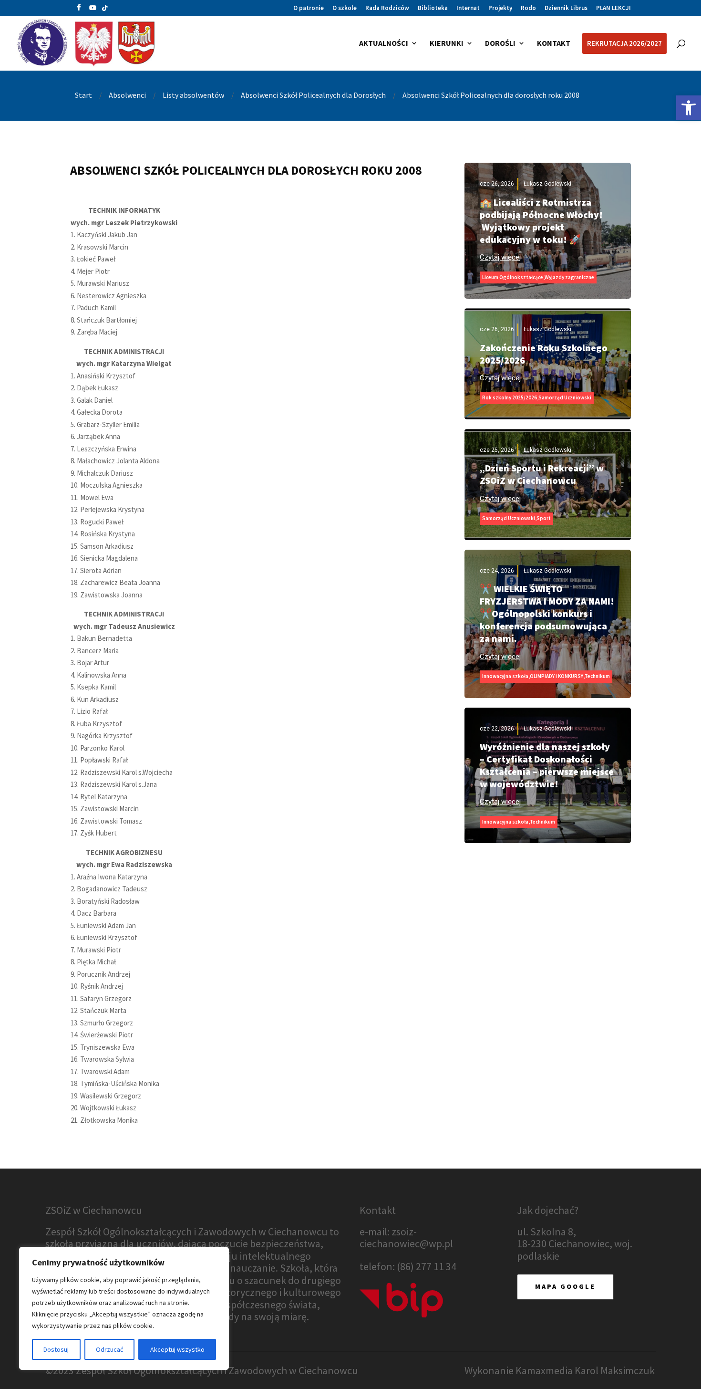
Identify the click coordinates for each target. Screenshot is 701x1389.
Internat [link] (468, 8)
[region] (124, 1308)
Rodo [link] (528, 8)
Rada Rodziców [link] (387, 8)
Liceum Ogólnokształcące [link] (512, 277)
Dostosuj (56, 1349)
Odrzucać (109, 1349)
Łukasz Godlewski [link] (547, 183)
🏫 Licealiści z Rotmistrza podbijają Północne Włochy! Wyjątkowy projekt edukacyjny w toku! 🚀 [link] (541, 220)
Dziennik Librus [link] (566, 8)
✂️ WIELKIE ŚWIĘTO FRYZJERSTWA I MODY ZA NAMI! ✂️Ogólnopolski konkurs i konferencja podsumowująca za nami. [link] (547, 613)
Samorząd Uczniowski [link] (564, 397)
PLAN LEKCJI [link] (613, 8)
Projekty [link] (500, 8)
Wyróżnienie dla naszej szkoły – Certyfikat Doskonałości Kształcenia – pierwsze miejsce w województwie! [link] (547, 765)
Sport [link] (543, 518)
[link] (688, 107)
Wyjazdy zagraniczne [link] (569, 277)
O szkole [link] (344, 8)
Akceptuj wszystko (177, 1349)
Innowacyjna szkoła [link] (505, 676)
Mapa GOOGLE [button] (565, 1286)
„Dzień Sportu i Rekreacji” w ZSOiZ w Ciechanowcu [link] (542, 474)
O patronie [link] (308, 8)
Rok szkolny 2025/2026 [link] (509, 397)
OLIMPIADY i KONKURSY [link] (556, 676)
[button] (79, 9)
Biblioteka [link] (433, 8)
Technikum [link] (597, 676)
